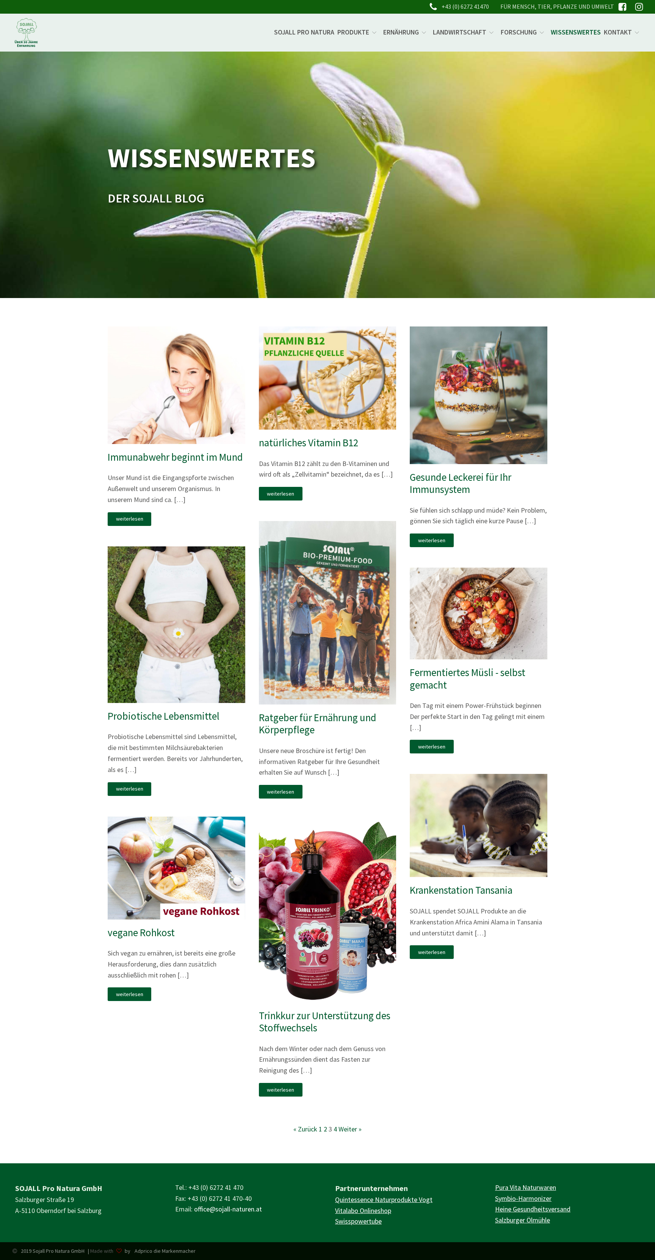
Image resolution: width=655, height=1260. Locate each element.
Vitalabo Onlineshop (363, 1210)
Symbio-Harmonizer (523, 1198)
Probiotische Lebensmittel (163, 716)
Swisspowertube (358, 1221)
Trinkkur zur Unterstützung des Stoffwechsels (324, 1021)
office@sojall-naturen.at (228, 1209)
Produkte (353, 32)
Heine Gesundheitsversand (532, 1209)
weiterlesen (129, 518)
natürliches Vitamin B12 (308, 442)
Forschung (519, 32)
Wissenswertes (576, 32)
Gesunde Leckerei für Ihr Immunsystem (460, 483)
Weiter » (350, 1129)
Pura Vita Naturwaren (525, 1187)
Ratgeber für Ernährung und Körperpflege (317, 723)
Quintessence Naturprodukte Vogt (383, 1199)
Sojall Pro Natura (304, 32)
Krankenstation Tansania (461, 890)
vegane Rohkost (141, 932)
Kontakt (618, 32)
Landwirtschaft (459, 32)
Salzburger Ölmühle (522, 1220)
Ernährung (401, 32)
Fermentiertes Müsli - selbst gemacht (467, 678)
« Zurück (305, 1129)
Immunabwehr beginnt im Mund (175, 457)
